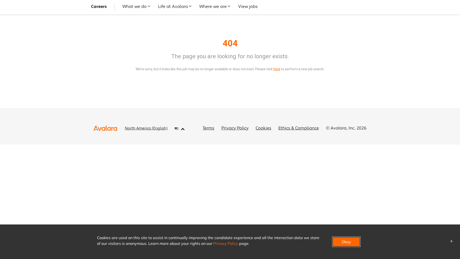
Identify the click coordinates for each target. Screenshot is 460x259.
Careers (99, 7)
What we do (134, 7)
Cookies (263, 128)
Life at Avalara (173, 7)
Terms (208, 128)
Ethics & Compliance (298, 128)
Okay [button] (346, 241)
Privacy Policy (234, 128)
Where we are (213, 7)
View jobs (248, 7)
